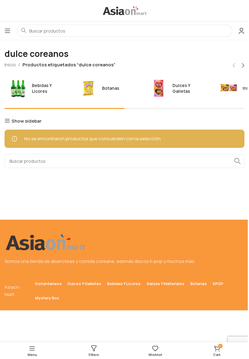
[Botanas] (106, 88)
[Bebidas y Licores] (36, 88)
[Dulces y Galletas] (177, 88)
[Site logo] (124, 10)
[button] (233, 65)
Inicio (10, 64)
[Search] (237, 161)
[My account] (241, 31)
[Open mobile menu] (8, 31)
